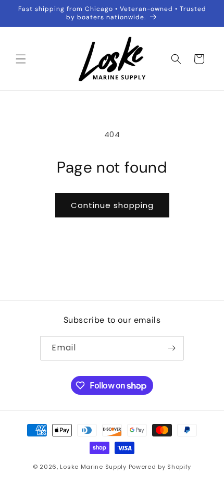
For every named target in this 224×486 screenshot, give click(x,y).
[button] (20, 58)
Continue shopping (112, 205)
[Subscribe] (171, 348)
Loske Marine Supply (93, 467)
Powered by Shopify (160, 467)
